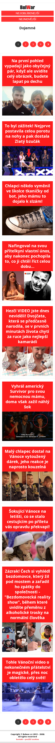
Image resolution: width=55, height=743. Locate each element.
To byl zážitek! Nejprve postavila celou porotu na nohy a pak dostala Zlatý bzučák (27, 133)
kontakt (19, 739)
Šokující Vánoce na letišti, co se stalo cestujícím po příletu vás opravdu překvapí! (27, 518)
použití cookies (32, 739)
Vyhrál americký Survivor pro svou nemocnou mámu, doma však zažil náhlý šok (27, 396)
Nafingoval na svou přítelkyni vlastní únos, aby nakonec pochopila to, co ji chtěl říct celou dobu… (28, 256)
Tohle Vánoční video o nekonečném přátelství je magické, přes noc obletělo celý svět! (27, 669)
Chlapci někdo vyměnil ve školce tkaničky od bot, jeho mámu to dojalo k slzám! (27, 193)
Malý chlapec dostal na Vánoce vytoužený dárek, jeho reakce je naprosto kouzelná (27, 459)
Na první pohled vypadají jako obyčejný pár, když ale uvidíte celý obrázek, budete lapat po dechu (27, 71)
